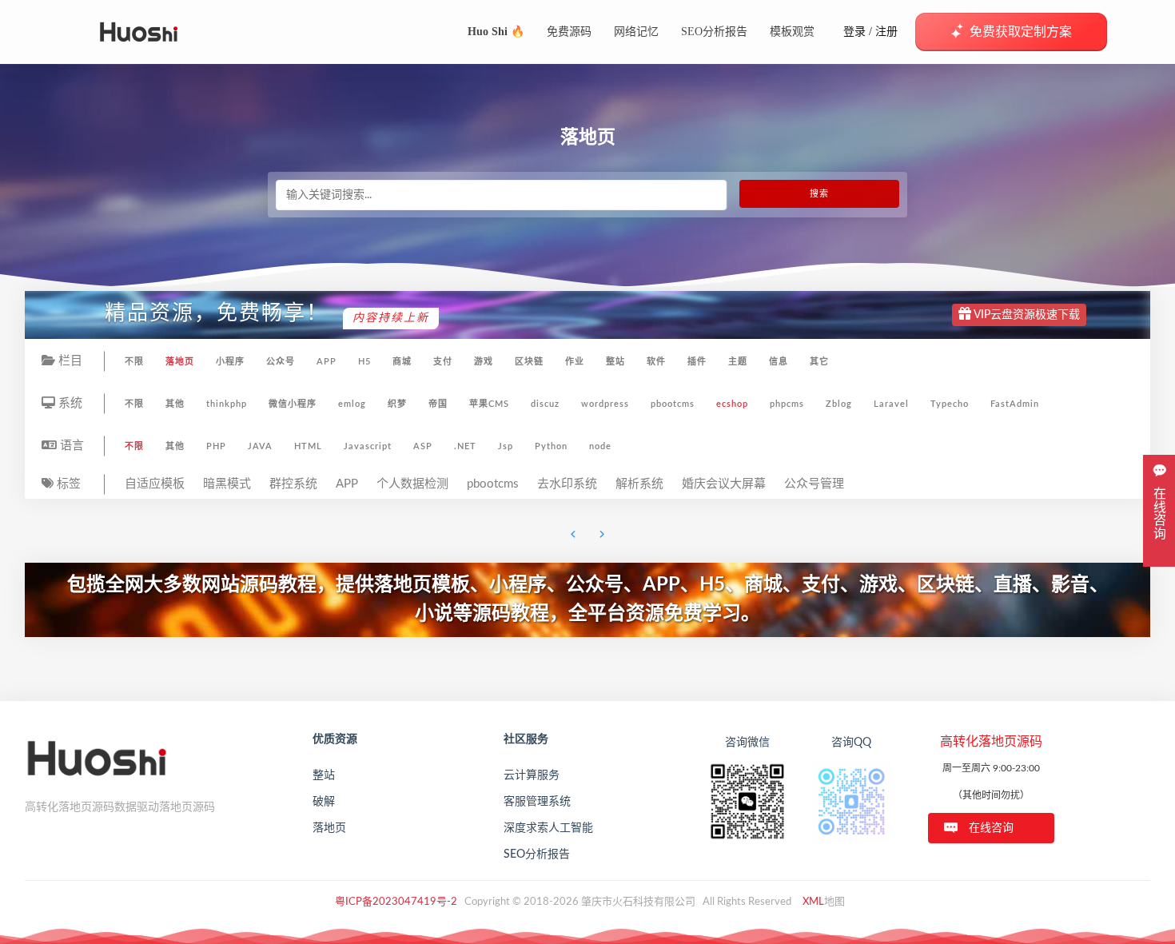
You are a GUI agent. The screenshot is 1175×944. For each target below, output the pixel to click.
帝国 (438, 404)
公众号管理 (814, 484)
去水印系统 (567, 484)
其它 (819, 361)
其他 (175, 404)
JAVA (260, 446)
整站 (615, 361)
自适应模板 (155, 484)
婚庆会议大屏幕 (724, 484)
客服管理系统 (537, 801)
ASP (422, 446)
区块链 (529, 361)
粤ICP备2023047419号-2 (396, 902)
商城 (402, 361)
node (600, 446)
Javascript (368, 446)
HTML (308, 446)
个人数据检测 (412, 484)
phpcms (787, 404)
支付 (442, 361)
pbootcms (673, 404)
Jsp (505, 446)
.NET (465, 446)
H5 (364, 361)
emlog (352, 404)
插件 (697, 361)
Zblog (839, 404)
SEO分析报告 (537, 854)
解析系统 (639, 484)
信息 (778, 361)
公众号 (280, 361)
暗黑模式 (227, 484)
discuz (545, 404)
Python (551, 446)
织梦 (397, 404)
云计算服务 (532, 775)
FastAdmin (1014, 404)
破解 (324, 801)
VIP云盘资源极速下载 (1025, 315)
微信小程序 (293, 404)
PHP (216, 446)
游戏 (483, 361)
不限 (134, 361)
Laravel (891, 404)
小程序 (230, 361)
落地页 (179, 361)
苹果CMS (489, 404)
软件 (656, 361)
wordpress (605, 404)
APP (327, 361)
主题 (737, 361)
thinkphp (226, 404)
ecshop (732, 404)
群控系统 (293, 484)
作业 (574, 361)
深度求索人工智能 (548, 828)
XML (813, 902)
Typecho (949, 404)
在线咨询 (991, 828)
